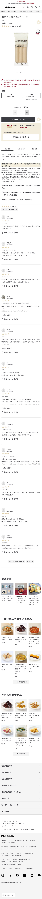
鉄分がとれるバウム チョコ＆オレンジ (34, 666)
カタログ (12, 853)
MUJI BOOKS (5, 849)
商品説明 (7, 149)
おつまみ (38, 11)
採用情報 (15, 859)
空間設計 (3, 842)
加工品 (32, 829)
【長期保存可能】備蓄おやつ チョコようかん (20, 639)
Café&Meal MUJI (14, 846)
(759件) (19, 26)
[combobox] (8, 895)
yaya (8, 216)
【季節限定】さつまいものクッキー (6, 739)
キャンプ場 (24, 846)
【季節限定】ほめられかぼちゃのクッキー (34, 740)
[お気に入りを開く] (32, 6)
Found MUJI (32, 846)
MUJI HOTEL (14, 849)
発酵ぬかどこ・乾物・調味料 (20, 829)
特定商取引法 (30, 868)
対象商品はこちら (8, 181)
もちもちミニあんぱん (6, 665)
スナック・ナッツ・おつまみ (26, 11)
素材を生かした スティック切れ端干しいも (34, 715)
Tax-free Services (16, 855)
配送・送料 (34, 149)
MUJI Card (19, 853)
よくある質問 (11, 842)
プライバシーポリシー (7, 868)
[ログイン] (28, 6)
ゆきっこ (9, 389)
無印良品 (3, 11)
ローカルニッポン (19, 840)
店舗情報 (3, 840)
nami (8, 536)
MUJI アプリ (4, 853)
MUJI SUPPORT (30, 840)
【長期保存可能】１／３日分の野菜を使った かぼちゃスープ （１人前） (20, 668)
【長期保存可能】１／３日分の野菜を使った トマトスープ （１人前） (34, 640)
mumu (8, 329)
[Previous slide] (17, 72)
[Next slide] (24, 72)
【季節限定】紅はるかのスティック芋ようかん (20, 715)
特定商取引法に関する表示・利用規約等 (12, 864)
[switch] (39, 22)
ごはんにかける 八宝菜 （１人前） (7, 638)
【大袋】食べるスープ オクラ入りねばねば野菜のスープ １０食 (20, 741)
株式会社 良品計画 (18, 862)
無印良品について (6, 862)
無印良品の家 (4, 846)
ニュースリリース (6, 859)
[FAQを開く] (36, 6)
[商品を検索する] (24, 6)
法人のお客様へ (5, 855)
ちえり (9, 270)
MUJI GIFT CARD (29, 853)
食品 (9, 11)
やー (8, 363)
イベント (10, 840)
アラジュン (10, 243)
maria (8, 296)
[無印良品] (7, 836)
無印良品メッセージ (24, 859)
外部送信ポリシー (20, 868)
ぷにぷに (9, 449)
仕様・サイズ (21, 149)
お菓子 (14, 11)
